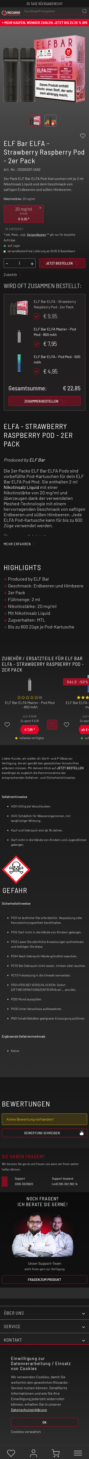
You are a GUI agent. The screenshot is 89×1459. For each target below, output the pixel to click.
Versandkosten (36, 234)
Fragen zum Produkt (44, 1279)
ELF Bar (37, 459)
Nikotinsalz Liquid (21, 487)
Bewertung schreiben (42, 1133)
